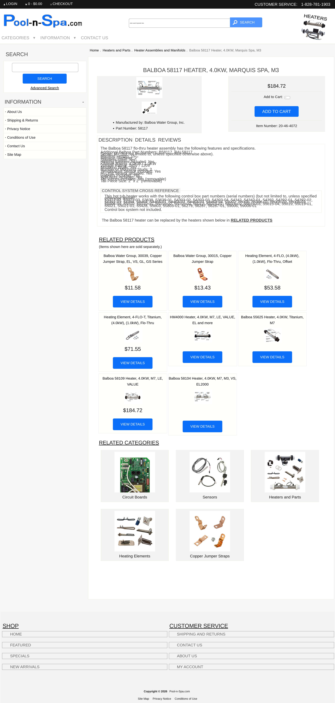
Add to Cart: (274, 97)
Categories (15, 37)
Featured (20, 645)
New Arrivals (25, 667)
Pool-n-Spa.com (179, 691)
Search (17, 54)
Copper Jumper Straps (210, 556)
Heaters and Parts (116, 50)
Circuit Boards (134, 497)
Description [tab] (115, 140)
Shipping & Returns (22, 120)
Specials (19, 656)
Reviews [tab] (169, 140)
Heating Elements (134, 556)
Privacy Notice (18, 129)
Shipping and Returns (201, 634)
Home (94, 50)
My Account (190, 667)
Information (55, 37)
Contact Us (94, 37)
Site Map (14, 155)
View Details (133, 302)
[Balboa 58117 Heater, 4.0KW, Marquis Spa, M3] (149, 97)
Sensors (210, 497)
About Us (14, 112)
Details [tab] (145, 140)
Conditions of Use (21, 137)
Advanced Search (45, 88)
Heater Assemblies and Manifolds (159, 50)
